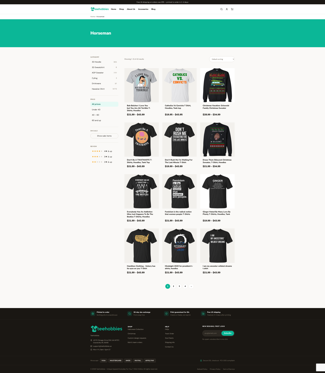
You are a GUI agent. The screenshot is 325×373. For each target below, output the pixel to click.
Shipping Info (170, 342)
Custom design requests (137, 338)
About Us (131, 9)
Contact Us (169, 347)
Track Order (169, 334)
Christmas (132, 334)
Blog (153, 9)
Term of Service (229, 369)
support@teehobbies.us (102, 346)
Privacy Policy (215, 369)
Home (113, 9)
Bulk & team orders (135, 342)
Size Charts (169, 338)
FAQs (167, 329)
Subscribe (227, 333)
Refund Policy (202, 369)
